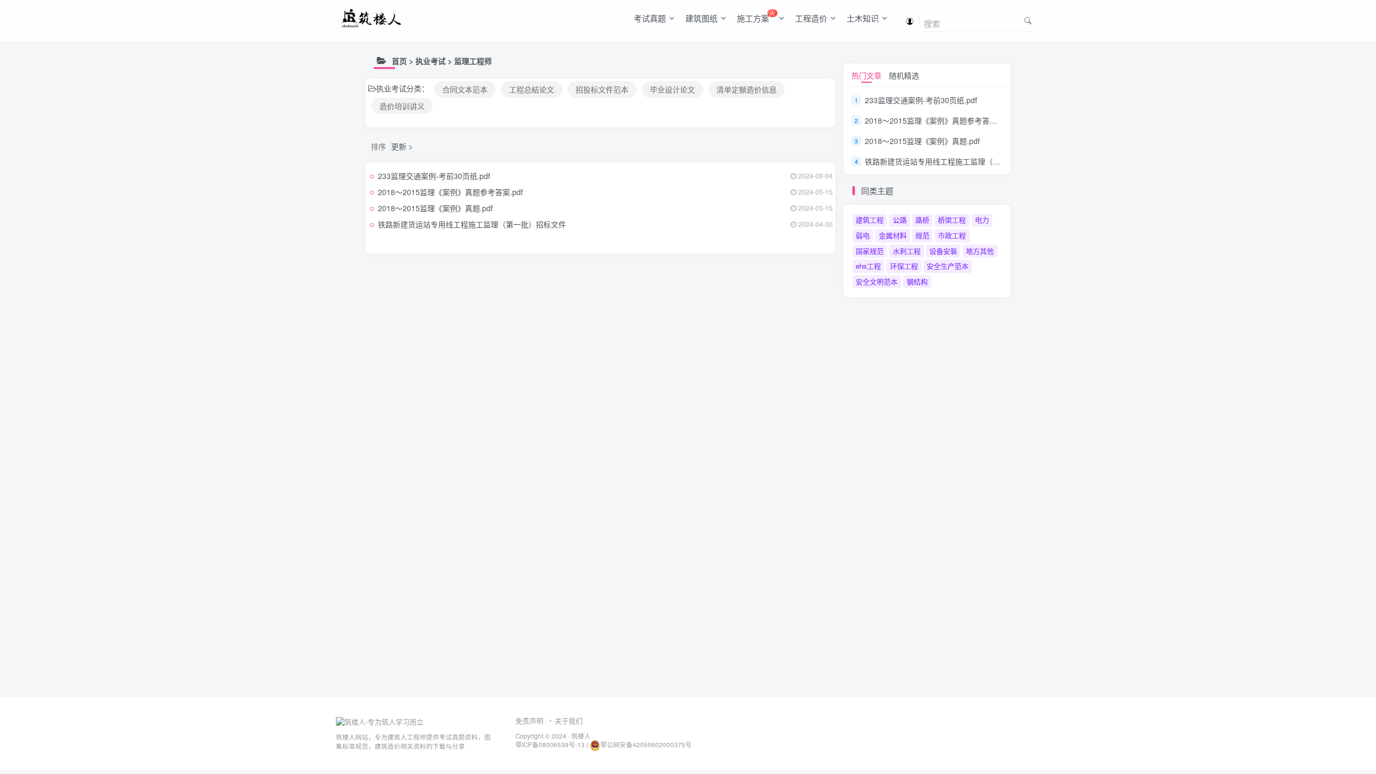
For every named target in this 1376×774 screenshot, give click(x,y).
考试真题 (650, 18)
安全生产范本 (948, 266)
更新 (398, 146)
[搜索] (1028, 20)
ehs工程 (868, 266)
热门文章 (866, 75)
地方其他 (980, 251)
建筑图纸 (701, 18)
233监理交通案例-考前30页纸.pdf (434, 175)
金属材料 (893, 235)
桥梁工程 (952, 219)
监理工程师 (473, 60)
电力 (982, 219)
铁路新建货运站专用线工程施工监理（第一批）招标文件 (472, 224)
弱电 (863, 235)
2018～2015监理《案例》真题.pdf (435, 208)
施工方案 (756, 16)
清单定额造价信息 (746, 89)
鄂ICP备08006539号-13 (550, 744)
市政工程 (952, 235)
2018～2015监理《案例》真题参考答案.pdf (450, 192)
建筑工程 (870, 219)
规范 (922, 235)
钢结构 (917, 281)
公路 (900, 219)
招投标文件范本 (602, 89)
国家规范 (870, 251)
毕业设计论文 (672, 89)
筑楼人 (581, 736)
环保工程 (904, 266)
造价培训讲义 (402, 106)
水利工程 (907, 251)
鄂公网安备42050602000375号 (646, 744)
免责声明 (529, 720)
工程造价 (811, 18)
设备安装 (943, 251)
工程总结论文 (531, 89)
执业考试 (430, 60)
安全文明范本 (877, 281)
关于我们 (569, 720)
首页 (399, 60)
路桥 (922, 219)
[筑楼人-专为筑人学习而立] (380, 721)
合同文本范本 (465, 89)
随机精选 (904, 75)
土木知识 (863, 18)
